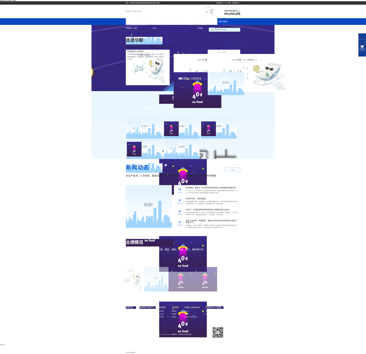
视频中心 (128, 322)
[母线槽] (134, 127)
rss (223, 3)
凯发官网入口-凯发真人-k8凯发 (133, 11)
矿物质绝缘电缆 (149, 144)
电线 (181, 144)
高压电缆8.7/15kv (224, 124)
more (232, 43)
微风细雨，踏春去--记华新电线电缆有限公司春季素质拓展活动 (211, 188)
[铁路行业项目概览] (132, 279)
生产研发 (186, 314)
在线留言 (174, 317)
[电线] (171, 148)
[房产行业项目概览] (205, 279)
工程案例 (188, 21)
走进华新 (143, 21)
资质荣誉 (128, 319)
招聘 (207, 314)
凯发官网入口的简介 (131, 311)
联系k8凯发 (223, 21)
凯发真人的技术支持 (200, 23)
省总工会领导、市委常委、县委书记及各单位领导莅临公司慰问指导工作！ (211, 222)
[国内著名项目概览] (156, 279)
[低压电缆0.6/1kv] (171, 127)
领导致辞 (128, 314)
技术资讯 (161, 317)
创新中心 (186, 311)
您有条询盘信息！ (234, 3)
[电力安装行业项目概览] (181, 279)
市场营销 (177, 21)
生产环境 (128, 325)
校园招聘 (208, 311)
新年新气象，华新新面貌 (196, 199)
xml (226, 3)
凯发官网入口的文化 (131, 317)
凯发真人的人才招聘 (211, 23)
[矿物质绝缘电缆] (134, 148)
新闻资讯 (165, 21)
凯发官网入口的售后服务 (190, 317)
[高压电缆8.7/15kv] (208, 127)
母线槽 (145, 124)
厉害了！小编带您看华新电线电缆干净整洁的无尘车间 (207, 210)
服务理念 (174, 311)
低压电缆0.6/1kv (186, 124)
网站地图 (219, 3)
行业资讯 (161, 314)
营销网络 (174, 314)
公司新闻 (161, 311)
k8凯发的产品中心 (154, 23)
